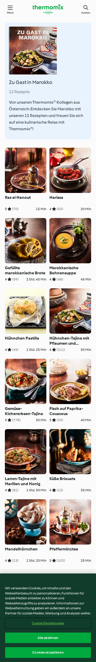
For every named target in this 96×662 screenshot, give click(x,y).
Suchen (85, 12)
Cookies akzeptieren (47, 652)
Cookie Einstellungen (48, 623)
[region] (48, 617)
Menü (10, 12)
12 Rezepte (19, 91)
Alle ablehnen (48, 638)
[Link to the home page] (48, 9)
